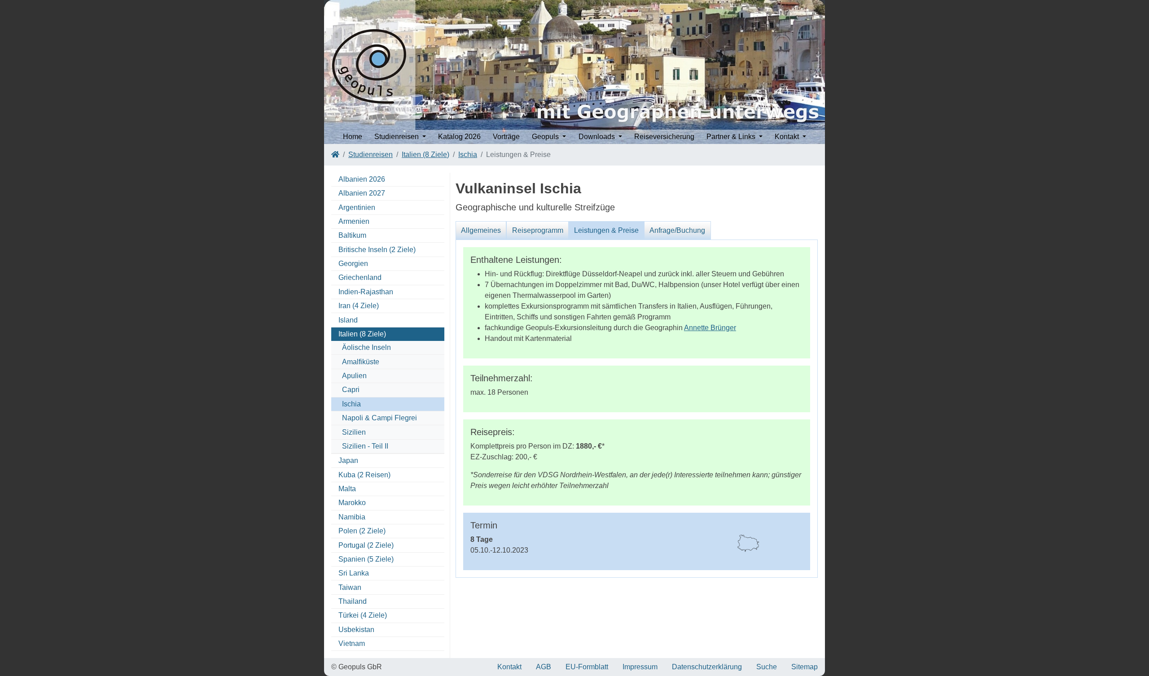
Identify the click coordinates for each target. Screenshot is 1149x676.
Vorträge (506, 136)
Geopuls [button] (546, 136)
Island (348, 320)
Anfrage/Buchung (677, 230)
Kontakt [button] (788, 136)
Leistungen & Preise (606, 230)
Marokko (352, 502)
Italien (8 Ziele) (425, 154)
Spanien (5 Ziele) (366, 559)
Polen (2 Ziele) (362, 531)
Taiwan (349, 587)
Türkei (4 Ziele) (362, 615)
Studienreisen (370, 154)
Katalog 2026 (459, 136)
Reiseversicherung (664, 136)
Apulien (354, 375)
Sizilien (354, 432)
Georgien (353, 263)
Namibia (351, 517)
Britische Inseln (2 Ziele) (377, 249)
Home (352, 136)
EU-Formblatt (587, 667)
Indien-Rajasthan (365, 292)
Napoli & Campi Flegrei (379, 418)
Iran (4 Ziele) (358, 306)
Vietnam (351, 643)
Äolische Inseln (366, 347)
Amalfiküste (360, 362)
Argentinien (356, 207)
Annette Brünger (710, 327)
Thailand (352, 601)
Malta (347, 489)
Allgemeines (481, 230)
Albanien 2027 (361, 193)
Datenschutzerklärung (707, 667)
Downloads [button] (598, 136)
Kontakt (509, 667)
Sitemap (804, 667)
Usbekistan (356, 629)
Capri (351, 389)
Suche (766, 667)
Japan (348, 460)
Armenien (353, 221)
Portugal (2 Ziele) (366, 545)
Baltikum (352, 235)
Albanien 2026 (361, 179)
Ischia (467, 154)
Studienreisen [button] (397, 136)
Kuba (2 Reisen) (364, 475)
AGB (543, 667)
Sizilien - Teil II (365, 446)
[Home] (335, 154)
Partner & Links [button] (731, 136)
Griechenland (360, 277)
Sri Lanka (353, 573)
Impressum (640, 667)
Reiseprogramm (537, 230)
